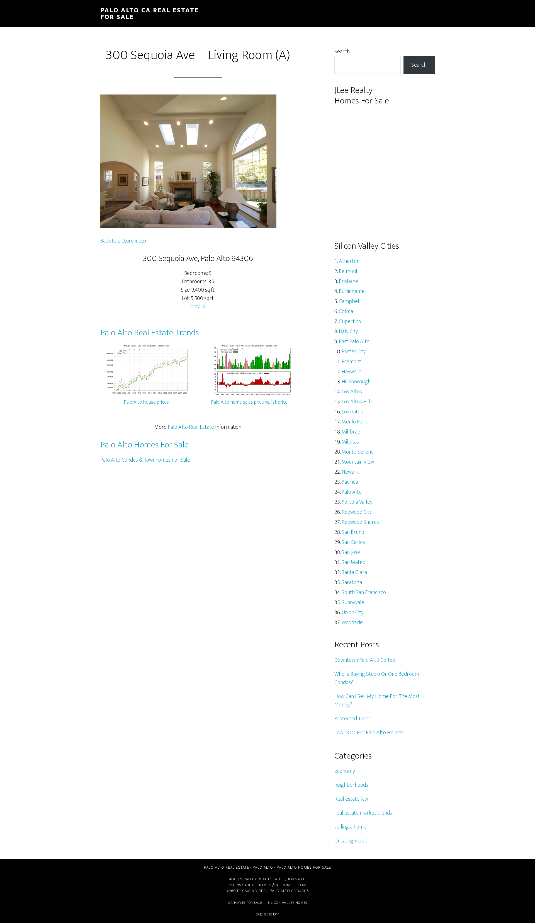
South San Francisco (364, 592)
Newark (350, 472)
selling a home (350, 827)
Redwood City (357, 512)
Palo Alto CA (283, 891)
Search (342, 51)
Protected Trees (352, 718)
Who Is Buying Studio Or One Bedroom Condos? (376, 678)
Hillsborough (356, 381)
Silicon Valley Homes (287, 903)
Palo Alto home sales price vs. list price (249, 402)
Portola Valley (357, 502)
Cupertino (350, 321)
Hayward (351, 371)
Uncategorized (350, 841)
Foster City (354, 351)
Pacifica (350, 482)
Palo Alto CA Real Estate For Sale (149, 14)
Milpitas (350, 442)
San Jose (351, 552)
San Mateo (353, 562)
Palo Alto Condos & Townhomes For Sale (145, 460)
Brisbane (348, 281)
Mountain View (358, 462)
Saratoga (352, 582)
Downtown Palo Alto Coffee (364, 660)
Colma (346, 311)
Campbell (350, 301)
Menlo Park (354, 422)
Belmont (348, 271)
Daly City (348, 331)
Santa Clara (354, 572)
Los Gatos (352, 411)
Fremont (351, 361)
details (198, 306)
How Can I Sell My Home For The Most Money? (377, 700)
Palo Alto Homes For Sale (144, 444)
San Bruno (353, 532)
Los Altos (352, 391)
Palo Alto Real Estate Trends (149, 332)
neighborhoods (351, 785)
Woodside (352, 622)
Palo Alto (352, 492)
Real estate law (351, 799)
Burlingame (351, 291)
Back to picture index (123, 241)
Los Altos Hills (357, 401)
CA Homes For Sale (245, 903)
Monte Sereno (358, 452)
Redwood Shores (360, 522)
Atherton (349, 261)
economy (344, 771)
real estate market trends (363, 813)
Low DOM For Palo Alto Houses (368, 732)
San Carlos (353, 542)
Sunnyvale (353, 602)
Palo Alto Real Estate (191, 427)
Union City (353, 612)
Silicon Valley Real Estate (254, 879)
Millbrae (351, 432)
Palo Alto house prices (146, 402)
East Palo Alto (354, 341)
